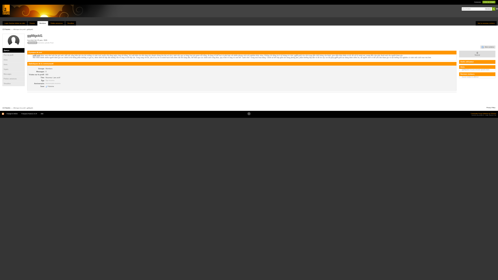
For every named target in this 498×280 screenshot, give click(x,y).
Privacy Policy (490, 107)
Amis (6, 64)
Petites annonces (57, 23)
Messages (7, 74)
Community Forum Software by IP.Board (483, 113)
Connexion (477, 2)
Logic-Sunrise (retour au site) (15, 23)
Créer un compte (489, 2)
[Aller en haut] (249, 113)
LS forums (6, 108)
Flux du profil (8, 55)
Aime (6, 60)
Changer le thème (12, 113)
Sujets (6, 69)
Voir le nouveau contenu (486, 23)
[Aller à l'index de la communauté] (6, 9)
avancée (497, 9)
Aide (42, 113)
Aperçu (6, 50)
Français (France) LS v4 (29, 113)
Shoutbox (70, 23)
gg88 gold (36, 55)
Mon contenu (489, 47)
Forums (32, 23)
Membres (42, 23)
